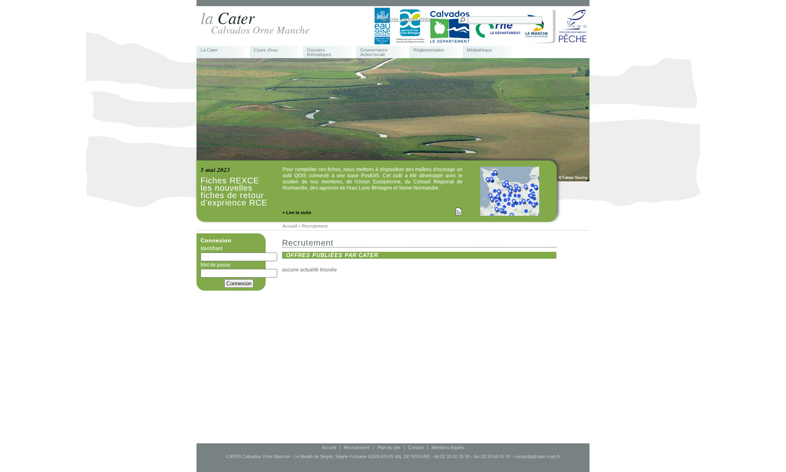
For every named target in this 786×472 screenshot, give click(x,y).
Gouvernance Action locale (374, 52)
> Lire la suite (296, 212)
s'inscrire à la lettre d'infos (406, 19)
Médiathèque (479, 50)
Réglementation (428, 50)
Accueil (329, 447)
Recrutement (357, 447)
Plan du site (388, 447)
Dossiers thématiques (319, 52)
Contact (416, 447)
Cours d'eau (266, 50)
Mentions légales (448, 447)
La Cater (209, 50)
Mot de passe (215, 265)
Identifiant (211, 248)
